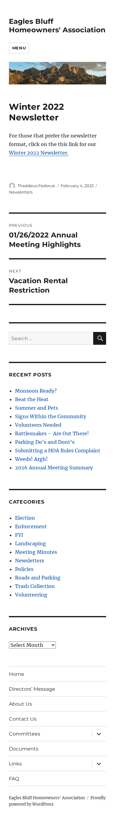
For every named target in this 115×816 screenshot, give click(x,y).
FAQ (14, 779)
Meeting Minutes (36, 552)
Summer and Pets (36, 408)
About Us (20, 704)
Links (15, 764)
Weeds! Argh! (31, 459)
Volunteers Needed (38, 425)
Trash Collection (35, 586)
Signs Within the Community (50, 416)
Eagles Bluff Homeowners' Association (57, 25)
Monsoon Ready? (36, 391)
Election (25, 518)
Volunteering (31, 595)
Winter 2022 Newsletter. (38, 153)
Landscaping (30, 543)
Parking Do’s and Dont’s (45, 442)
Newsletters (21, 192)
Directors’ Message (32, 689)
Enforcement (31, 526)
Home (16, 674)
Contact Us (22, 719)
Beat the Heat (31, 399)
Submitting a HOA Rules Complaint (57, 450)
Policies (24, 569)
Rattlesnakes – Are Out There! (52, 433)
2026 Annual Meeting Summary (54, 468)
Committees (24, 734)
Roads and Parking (37, 578)
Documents (23, 749)
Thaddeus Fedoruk (36, 185)
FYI (19, 535)
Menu (19, 47)
